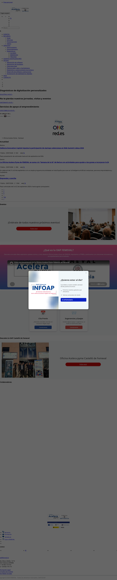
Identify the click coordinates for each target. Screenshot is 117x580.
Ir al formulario (67, 300)
